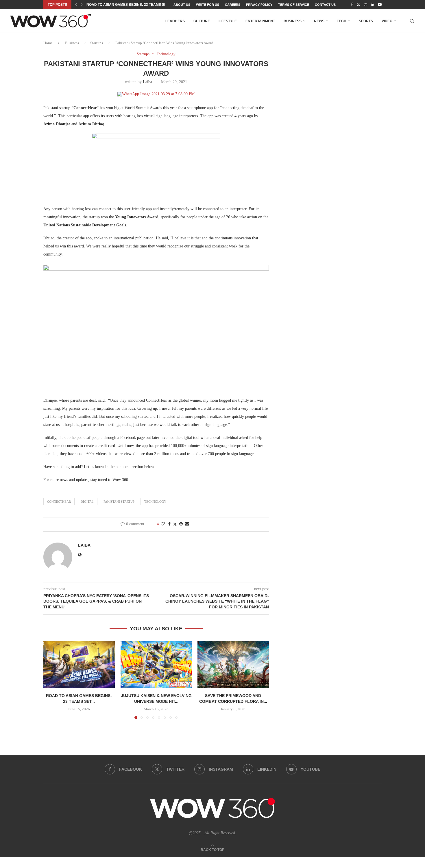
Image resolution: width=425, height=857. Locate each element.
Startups (96, 43)
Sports (366, 21)
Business (293, 21)
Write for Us (207, 4)
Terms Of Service (293, 4)
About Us (181, 4)
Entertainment (260, 21)
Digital (87, 501)
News (319, 21)
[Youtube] (380, 4)
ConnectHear (59, 501)
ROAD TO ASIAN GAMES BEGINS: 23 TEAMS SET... (128, 5)
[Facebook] (352, 4)
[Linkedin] (372, 4)
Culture (201, 21)
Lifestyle (228, 21)
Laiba (147, 82)
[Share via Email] (187, 524)
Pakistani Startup (119, 501)
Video (387, 21)
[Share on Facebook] (169, 524)
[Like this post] (163, 524)
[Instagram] (365, 4)
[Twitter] (358, 4)
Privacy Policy (259, 4)
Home (48, 43)
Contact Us (325, 4)
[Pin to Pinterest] (181, 524)
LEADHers (175, 21)
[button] (76, 4)
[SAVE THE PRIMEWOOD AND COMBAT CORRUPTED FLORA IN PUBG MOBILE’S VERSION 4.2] (233, 664)
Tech (341, 21)
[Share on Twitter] (175, 524)
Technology (155, 501)
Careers (232, 4)
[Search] (412, 21)
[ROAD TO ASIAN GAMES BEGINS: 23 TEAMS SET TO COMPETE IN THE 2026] (79, 664)
